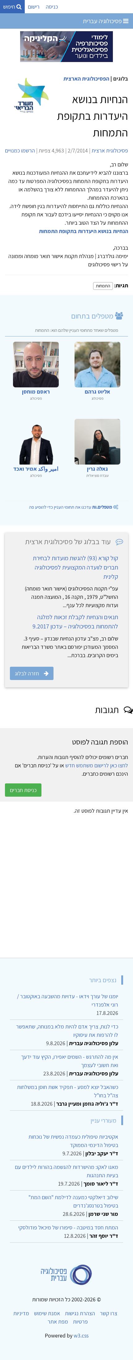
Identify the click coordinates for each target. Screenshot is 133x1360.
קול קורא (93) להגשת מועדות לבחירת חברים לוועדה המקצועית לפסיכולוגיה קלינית (75, 567)
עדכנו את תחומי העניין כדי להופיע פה (70, 507)
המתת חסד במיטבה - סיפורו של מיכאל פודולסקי (68, 1227)
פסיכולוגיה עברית (103, 21)
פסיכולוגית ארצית (110, 150)
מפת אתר (58, 1321)
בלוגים (120, 78)
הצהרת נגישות (80, 1313)
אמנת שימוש (47, 1313)
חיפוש (9, 6)
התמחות (103, 286)
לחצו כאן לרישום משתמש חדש (96, 765)
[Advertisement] (66, 884)
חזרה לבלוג (27, 673)
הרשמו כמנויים (20, 150)
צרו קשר (108, 1313)
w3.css (81, 1335)
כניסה (52, 6)
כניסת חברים (23, 790)
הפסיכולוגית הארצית (86, 78)
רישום (34, 6)
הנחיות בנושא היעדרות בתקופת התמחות (83, 231)
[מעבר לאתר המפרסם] (66, 46)
